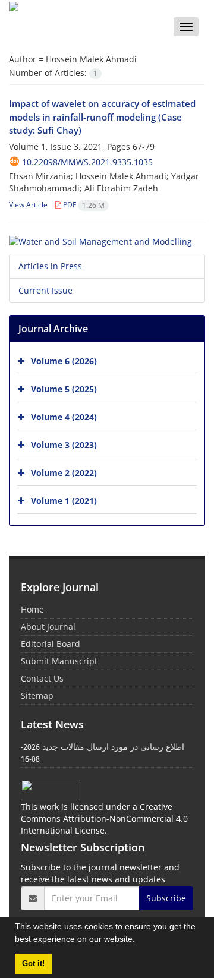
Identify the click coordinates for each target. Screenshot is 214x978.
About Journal (48, 626)
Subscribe (166, 898)
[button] (139, 940)
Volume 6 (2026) (64, 361)
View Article (28, 205)
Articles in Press (50, 266)
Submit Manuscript (59, 661)
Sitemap (37, 695)
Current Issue (45, 290)
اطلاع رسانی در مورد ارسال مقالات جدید (113, 746)
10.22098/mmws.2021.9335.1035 (87, 162)
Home (32, 609)
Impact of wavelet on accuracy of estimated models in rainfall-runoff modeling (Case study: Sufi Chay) (102, 116)
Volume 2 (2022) (64, 472)
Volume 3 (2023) (64, 444)
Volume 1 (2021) (64, 500)
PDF (83, 205)
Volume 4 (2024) (64, 416)
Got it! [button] (33, 964)
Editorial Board (50, 643)
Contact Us (42, 678)
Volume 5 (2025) (64, 389)
